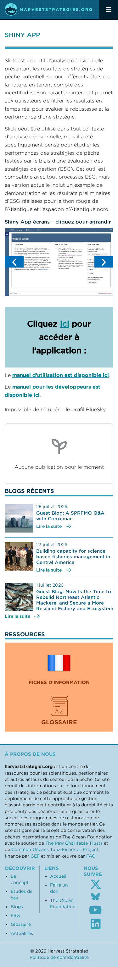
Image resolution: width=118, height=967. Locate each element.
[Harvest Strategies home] (49, 9)
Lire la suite (49, 526)
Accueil (58, 876)
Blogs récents (29, 491)
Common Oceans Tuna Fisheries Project (54, 849)
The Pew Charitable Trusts (74, 843)
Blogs (17, 906)
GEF (35, 856)
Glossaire (21, 924)
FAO (90, 856)
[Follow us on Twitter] (95, 884)
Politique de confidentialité (59, 957)
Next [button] (103, 262)
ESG (15, 915)
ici (64, 323)
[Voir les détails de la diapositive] (59, 262)
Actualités (22, 933)
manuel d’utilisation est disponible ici (60, 375)
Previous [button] (14, 262)
